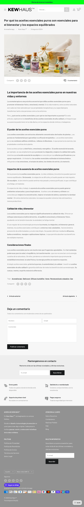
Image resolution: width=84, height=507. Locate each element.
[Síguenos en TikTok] (21, 480)
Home (47, 279)
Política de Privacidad (11, 443)
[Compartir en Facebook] (17, 80)
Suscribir (52, 461)
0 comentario (72, 80)
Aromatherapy (9, 29)
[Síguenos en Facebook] (5, 480)
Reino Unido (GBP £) (23, 472)
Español (7, 472)
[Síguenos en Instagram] (13, 480)
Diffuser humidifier (38, 279)
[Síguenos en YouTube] (17, 480)
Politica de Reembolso (12, 446)
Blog (47, 429)
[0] (78, 9)
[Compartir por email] (29, 80)
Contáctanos (50, 419)
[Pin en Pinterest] (21, 80)
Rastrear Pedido (51, 422)
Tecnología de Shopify (11, 500)
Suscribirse (57, 373)
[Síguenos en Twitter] (9, 480)
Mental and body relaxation (59, 279)
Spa (71, 279)
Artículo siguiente (69, 296)
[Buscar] (66, 9)
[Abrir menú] (5, 10)
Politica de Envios (10, 450)
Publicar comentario (17, 347)
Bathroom (26, 279)
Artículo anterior (14, 296)
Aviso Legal (8, 456)
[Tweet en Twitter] (25, 80)
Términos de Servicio (11, 453)
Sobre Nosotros (51, 416)
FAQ (47, 426)
